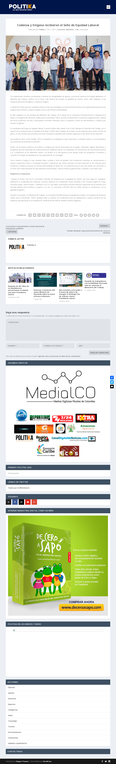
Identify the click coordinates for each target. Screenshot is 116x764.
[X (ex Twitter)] (8, 502)
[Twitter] (112, 382)
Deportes (11, 704)
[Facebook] (15, 502)
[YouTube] (28, 502)
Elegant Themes (22, 761)
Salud (10, 715)
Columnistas (13, 738)
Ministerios (70, 29)
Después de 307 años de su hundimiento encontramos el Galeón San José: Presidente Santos (18, 290)
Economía (61, 29)
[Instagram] (21, 502)
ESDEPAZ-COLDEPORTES (17, 743)
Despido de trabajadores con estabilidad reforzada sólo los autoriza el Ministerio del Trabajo (96, 284)
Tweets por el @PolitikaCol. (19, 488)
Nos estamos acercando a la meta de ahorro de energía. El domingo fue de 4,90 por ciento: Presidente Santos (70, 294)
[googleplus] (34, 502)
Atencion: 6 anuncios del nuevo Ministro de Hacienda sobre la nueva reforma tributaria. (44, 293)
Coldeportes (13, 710)
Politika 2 (42, 29)
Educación (12, 698)
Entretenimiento (14, 732)
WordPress (47, 761)
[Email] (112, 386)
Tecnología (12, 721)
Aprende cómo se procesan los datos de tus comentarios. (59, 356)
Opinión (11, 693)
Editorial (11, 687)
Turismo (11, 726)
